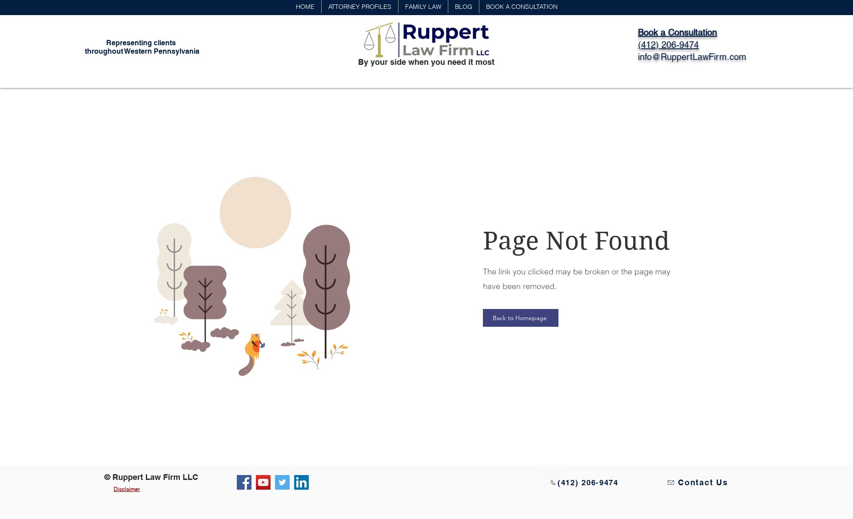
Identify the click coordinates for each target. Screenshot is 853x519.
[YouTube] (263, 482)
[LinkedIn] (301, 482)
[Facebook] (244, 482)
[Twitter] (282, 482)
